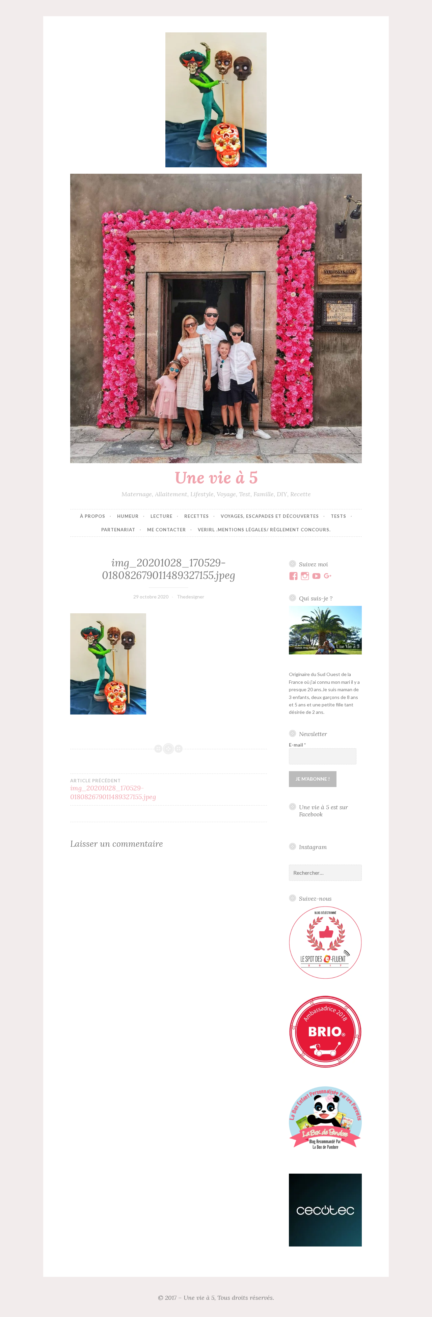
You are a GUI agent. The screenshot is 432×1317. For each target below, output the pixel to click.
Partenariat (118, 529)
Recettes (196, 516)
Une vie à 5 (216, 477)
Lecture (161, 516)
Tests (338, 516)
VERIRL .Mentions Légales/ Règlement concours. (264, 529)
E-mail (297, 745)
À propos (92, 516)
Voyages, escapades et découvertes (270, 516)
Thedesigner (190, 596)
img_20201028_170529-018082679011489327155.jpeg (113, 789)
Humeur (128, 516)
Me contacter (166, 529)
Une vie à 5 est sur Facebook (323, 810)
